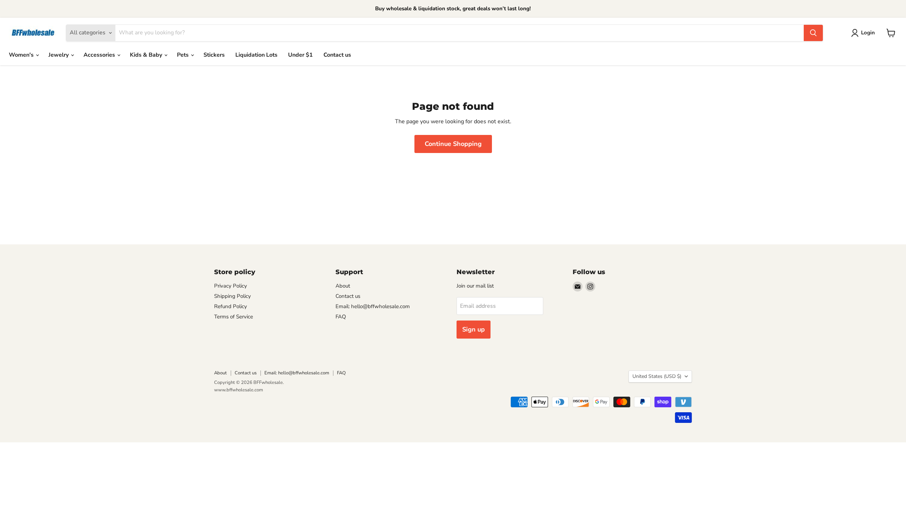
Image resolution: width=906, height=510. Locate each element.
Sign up (473, 329)
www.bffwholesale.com (238, 390)
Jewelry (59, 55)
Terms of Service (233, 316)
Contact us (337, 55)
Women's (22, 55)
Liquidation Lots (256, 55)
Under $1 (300, 55)
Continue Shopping (453, 144)
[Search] (813, 33)
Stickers (214, 55)
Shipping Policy (232, 296)
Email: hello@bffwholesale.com (373, 306)
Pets (183, 55)
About (343, 285)
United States (656, 376)
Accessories (100, 55)
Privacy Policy (230, 285)
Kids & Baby (147, 55)
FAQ (341, 316)
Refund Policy (230, 306)
